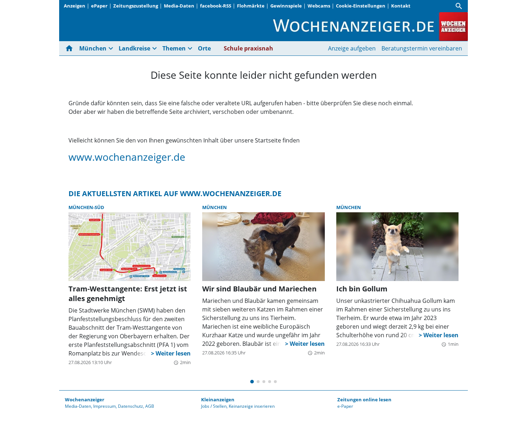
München (214, 207)
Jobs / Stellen (214, 406)
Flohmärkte (251, 6)
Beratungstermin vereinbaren (421, 48)
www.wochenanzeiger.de (126, 157)
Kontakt (400, 6)
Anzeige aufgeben (352, 48)
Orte (204, 48)
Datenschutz (130, 406)
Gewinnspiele (286, 6)
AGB (149, 406)
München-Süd (86, 207)
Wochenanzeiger (84, 399)
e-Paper (345, 406)
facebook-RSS (215, 6)
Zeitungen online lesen (364, 399)
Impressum (104, 406)
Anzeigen (74, 6)
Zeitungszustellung (135, 6)
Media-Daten (179, 6)
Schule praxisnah (248, 48)
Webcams (319, 6)
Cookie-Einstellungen (360, 6)
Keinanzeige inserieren (252, 406)
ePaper (99, 6)
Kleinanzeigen (217, 399)
